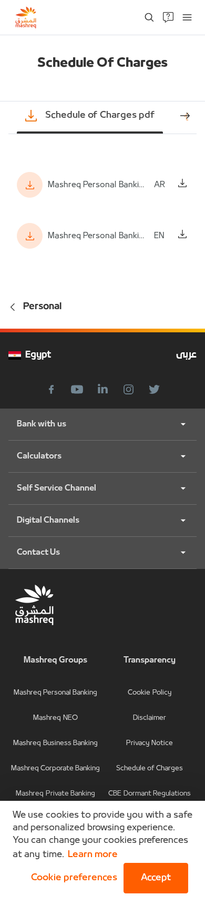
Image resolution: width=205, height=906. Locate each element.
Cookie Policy (149, 692)
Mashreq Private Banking (55, 793)
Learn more (93, 855)
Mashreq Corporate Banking (55, 768)
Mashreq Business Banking (55, 743)
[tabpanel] (102, 210)
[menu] (187, 17)
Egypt (38, 355)
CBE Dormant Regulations (149, 793)
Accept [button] (156, 878)
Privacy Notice (149, 743)
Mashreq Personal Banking (56, 692)
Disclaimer (149, 718)
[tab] (90, 115)
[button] (72, 878)
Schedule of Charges (149, 768)
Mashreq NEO (55, 718)
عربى (186, 355)
